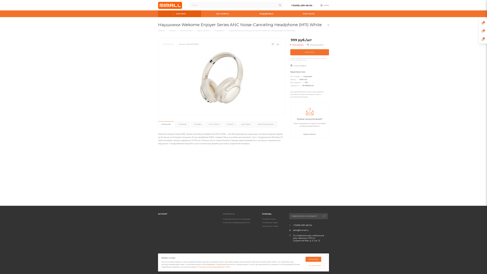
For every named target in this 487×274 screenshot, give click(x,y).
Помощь (267, 214)
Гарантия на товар (270, 226)
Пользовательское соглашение (236, 219)
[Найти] (280, 5)
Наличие (182, 124)
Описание (166, 124)
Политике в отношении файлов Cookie (213, 267)
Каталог (163, 214)
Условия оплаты (269, 219)
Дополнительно (266, 124)
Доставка (245, 124)
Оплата (230, 124)
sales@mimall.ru (301, 230)
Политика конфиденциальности (236, 222)
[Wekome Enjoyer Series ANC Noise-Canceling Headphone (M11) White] (221, 78)
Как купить (214, 124)
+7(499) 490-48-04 (301, 5)
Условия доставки (270, 222)
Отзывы (197, 124)
